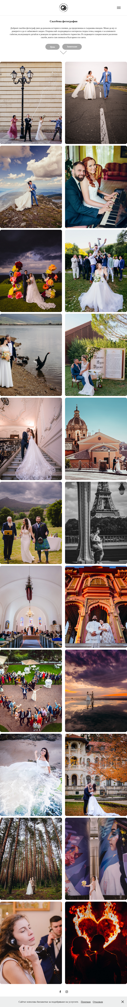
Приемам (86, 1001)
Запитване (72, 47)
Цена (52, 46)
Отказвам (98, 1001)
